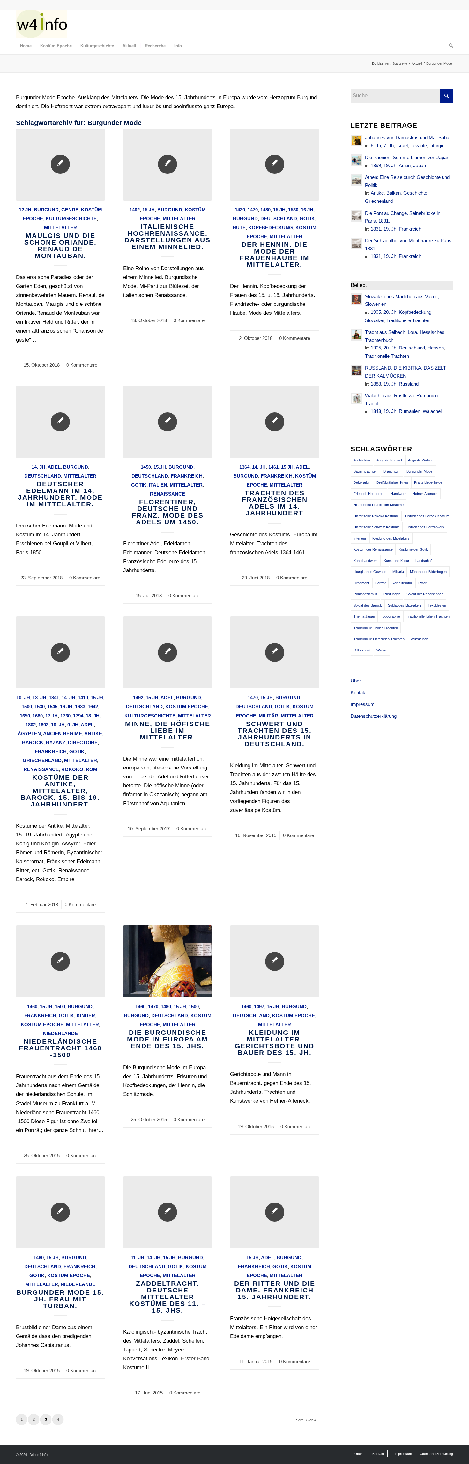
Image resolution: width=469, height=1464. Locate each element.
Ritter (422, 583)
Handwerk (398, 494)
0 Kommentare (81, 365)
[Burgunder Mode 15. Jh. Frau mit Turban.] (60, 1212)
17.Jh (51, 715)
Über (356, 680)
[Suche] (449, 46)
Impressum (363, 704)
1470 (253, 209)
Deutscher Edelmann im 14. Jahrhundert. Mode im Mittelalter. (60, 494)
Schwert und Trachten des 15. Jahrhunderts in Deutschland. (275, 733)
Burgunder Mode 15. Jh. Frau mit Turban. (60, 1299)
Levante (418, 145)
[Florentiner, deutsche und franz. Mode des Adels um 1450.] (167, 422)
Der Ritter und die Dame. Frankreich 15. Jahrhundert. (274, 1290)
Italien (158, 485)
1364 (244, 467)
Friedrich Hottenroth (369, 494)
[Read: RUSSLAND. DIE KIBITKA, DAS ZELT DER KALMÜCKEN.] (356, 370)
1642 (93, 706)
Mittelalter (60, 227)
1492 (135, 209)
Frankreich (187, 476)
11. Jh (137, 1257)
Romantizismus (365, 594)
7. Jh (388, 145)
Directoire (83, 742)
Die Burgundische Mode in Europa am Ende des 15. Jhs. (167, 1039)
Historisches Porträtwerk (425, 527)
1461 (273, 467)
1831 (376, 229)
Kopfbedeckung (270, 227)
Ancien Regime (62, 733)
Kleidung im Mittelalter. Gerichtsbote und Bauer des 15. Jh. (274, 1042)
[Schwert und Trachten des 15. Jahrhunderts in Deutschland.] (274, 652)
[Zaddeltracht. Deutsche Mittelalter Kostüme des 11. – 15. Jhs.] (167, 1212)
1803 (43, 724)
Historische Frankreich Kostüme (379, 505)
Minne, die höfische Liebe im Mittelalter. (167, 730)
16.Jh (307, 209)
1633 (80, 706)
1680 (38, 715)
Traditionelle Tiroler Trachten (376, 628)
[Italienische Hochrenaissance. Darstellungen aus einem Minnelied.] (167, 165)
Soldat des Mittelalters (405, 605)
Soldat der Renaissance (424, 594)
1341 (54, 697)
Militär (268, 715)
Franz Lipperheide (428, 482)
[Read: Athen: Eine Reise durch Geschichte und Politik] (356, 180)
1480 (265, 209)
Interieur (360, 538)
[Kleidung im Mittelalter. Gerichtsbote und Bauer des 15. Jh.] (274, 961)
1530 (293, 209)
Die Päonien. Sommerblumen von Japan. (407, 157)
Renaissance (167, 494)
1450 (146, 467)
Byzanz (55, 742)
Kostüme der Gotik (413, 549)
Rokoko (72, 769)
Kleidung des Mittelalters (391, 538)
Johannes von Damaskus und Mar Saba (407, 137)
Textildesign (437, 605)
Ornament (361, 583)
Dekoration (362, 482)
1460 (32, 1006)
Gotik (307, 218)
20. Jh (389, 312)
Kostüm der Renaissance (373, 549)
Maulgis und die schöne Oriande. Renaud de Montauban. (60, 245)
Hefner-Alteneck (425, 494)
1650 (25, 715)
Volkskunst (362, 650)
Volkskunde (419, 639)
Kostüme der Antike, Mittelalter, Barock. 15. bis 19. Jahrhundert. (60, 791)
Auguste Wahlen (420, 460)
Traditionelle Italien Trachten (428, 616)
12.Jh (25, 209)
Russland (409, 383)
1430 (240, 209)
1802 (31, 724)
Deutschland (278, 218)
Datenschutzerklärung (374, 716)
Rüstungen (391, 594)
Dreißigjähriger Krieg (392, 482)
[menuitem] (26, 46)
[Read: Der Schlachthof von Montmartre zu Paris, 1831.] (356, 243)
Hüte (239, 227)
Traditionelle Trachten (408, 320)
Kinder (86, 1015)
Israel (402, 145)
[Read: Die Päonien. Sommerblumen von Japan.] (356, 160)
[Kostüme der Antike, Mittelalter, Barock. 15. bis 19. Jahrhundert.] (60, 652)
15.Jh (148, 209)
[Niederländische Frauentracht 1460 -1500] (60, 961)
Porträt (380, 583)
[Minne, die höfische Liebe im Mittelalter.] (167, 652)
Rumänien (409, 411)
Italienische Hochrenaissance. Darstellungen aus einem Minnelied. (167, 236)
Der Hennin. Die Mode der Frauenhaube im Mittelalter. (274, 254)
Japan (419, 165)
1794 (78, 715)
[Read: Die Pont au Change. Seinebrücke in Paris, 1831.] (356, 216)
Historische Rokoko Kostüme (376, 516)
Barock (32, 742)
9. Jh (72, 724)
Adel (54, 467)
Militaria (398, 572)
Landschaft (424, 561)
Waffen (381, 650)
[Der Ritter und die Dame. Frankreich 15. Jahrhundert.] (274, 1212)
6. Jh (376, 145)
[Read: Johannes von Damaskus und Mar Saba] (356, 140)
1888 (376, 383)
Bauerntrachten (365, 471)
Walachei (432, 411)
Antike (93, 733)
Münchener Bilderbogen (428, 572)
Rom (91, 769)
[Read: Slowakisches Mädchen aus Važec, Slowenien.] (356, 299)
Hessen (436, 347)
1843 (376, 411)
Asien (405, 165)
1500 (27, 706)
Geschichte (415, 192)
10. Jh (23, 697)
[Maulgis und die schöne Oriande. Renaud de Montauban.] (60, 165)
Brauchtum (391, 471)
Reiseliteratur (402, 583)
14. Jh (38, 467)
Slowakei (374, 320)
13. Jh (39, 697)
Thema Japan (364, 616)
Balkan (393, 192)
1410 (83, 697)
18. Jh (93, 715)
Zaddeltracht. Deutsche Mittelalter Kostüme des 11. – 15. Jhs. (167, 1297)
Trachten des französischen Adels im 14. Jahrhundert (275, 503)
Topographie (390, 616)
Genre (69, 209)
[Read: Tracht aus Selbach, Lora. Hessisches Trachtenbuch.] (356, 335)
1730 (65, 715)
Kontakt (359, 692)
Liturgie (436, 145)
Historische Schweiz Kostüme (377, 527)
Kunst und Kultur (396, 561)
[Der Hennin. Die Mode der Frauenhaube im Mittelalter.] (274, 165)
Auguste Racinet (389, 460)
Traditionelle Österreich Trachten (379, 639)
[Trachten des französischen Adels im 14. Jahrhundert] (274, 422)
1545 (52, 706)
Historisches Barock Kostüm (427, 516)
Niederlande (60, 1033)
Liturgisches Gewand (370, 572)
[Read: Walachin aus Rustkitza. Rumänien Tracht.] (356, 398)
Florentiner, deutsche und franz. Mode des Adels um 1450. (168, 512)
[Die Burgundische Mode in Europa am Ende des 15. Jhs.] (167, 961)
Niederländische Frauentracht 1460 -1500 (60, 1048)
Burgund (46, 209)
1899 (376, 165)
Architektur (362, 460)
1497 (259, 1006)
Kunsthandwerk (366, 561)
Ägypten (29, 733)
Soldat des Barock (368, 605)
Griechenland (42, 760)
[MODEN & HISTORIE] (41, 23)
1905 (376, 312)
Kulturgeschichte (71, 218)
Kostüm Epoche (186, 706)
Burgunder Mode (419, 471)
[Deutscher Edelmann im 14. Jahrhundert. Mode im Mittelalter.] (60, 422)
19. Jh (58, 724)
